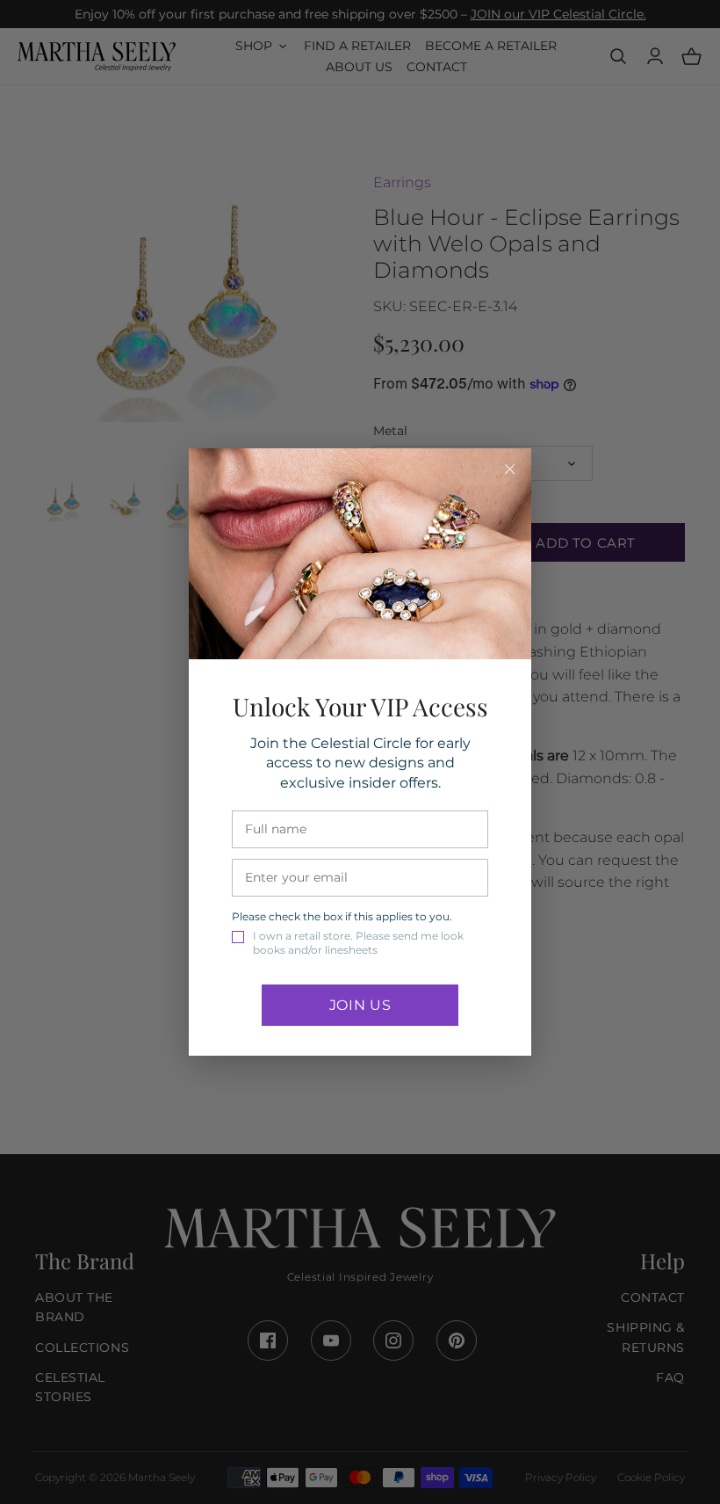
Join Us (360, 1005)
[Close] (510, 469)
